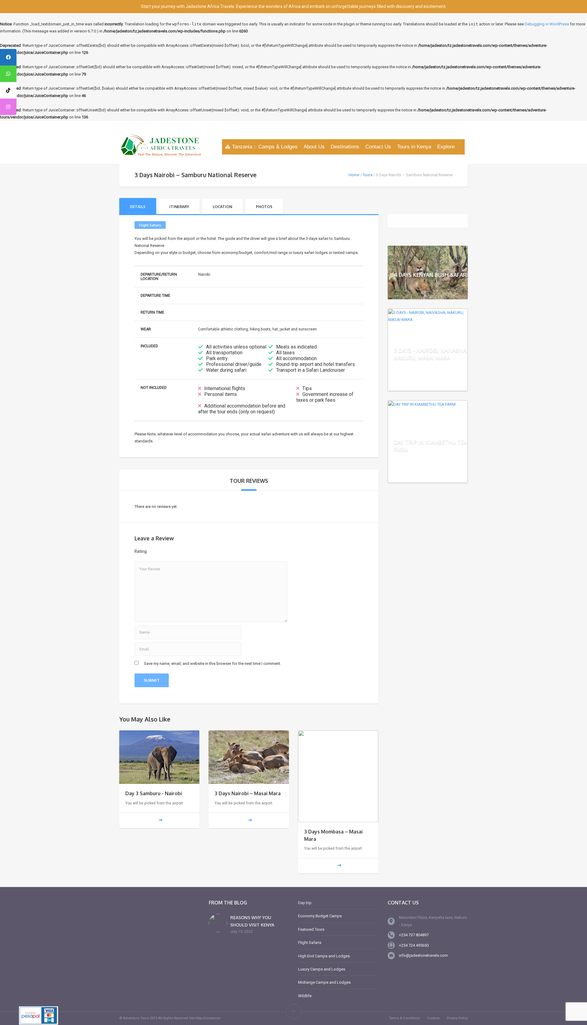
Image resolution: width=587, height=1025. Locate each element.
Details (138, 206)
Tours (367, 175)
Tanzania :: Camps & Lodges (264, 147)
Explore (446, 147)
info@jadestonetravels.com (423, 955)
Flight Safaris (150, 225)
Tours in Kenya (414, 147)
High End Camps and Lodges (324, 956)
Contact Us (378, 147)
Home (354, 175)
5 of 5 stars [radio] (189, 551)
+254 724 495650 (414, 945)
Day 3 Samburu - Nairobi (153, 793)
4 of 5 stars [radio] (181, 551)
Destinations (345, 147)
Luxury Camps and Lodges (321, 969)
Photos (264, 206)
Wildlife (305, 995)
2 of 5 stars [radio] (164, 551)
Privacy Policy (457, 1018)
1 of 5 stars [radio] (156, 551)
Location (222, 206)
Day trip (305, 902)
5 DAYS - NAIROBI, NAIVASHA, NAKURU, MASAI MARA (430, 353)
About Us (314, 147)
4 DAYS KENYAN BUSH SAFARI (431, 274)
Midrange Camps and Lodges (324, 982)
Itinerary (179, 206)
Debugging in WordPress (547, 24)
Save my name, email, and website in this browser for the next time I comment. (212, 663)
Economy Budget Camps (320, 916)
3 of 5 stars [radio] (173, 551)
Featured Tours (311, 929)
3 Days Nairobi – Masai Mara (248, 793)
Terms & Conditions (404, 1018)
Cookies (433, 1018)
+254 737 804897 (414, 935)
